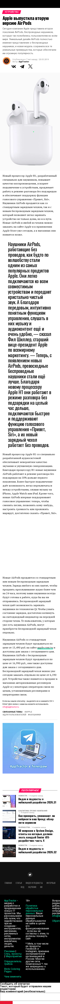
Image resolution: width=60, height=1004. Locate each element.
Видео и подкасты (34, 882)
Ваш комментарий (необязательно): (23, 991)
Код (22, 887)
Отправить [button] (6, 1002)
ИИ (41, 887)
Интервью (51, 882)
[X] (30, 66)
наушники (35, 715)
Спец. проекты (13, 953)
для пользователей (15, 715)
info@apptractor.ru (11, 707)
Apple (29, 712)
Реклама (9, 951)
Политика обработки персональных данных (34, 909)
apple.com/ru (45, 647)
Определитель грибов (12, 962)
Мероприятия (14, 956)
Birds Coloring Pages (12, 970)
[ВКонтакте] (14, 66)
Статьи (19, 882)
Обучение (32, 887)
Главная (8, 882)
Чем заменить (12, 976)
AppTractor (24, 62)
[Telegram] (22, 66)
